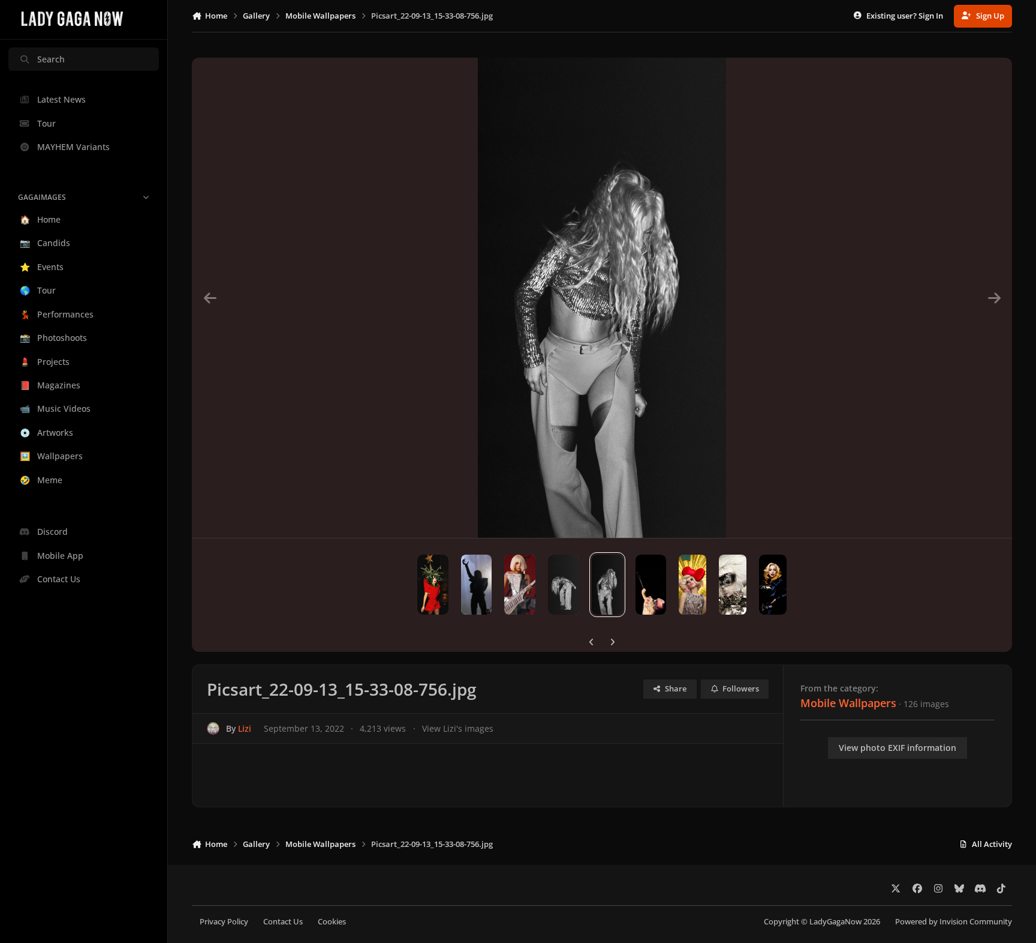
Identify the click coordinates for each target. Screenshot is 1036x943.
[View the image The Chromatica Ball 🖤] (651, 585)
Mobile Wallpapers (848, 703)
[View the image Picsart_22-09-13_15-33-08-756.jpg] (607, 585)
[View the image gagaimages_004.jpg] (773, 585)
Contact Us (283, 922)
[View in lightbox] (602, 298)
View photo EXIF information (897, 747)
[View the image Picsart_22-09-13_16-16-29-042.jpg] (432, 585)
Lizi (244, 728)
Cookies (332, 922)
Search (51, 59)
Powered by (953, 922)
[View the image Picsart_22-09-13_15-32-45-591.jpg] (563, 585)
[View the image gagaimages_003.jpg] (732, 585)
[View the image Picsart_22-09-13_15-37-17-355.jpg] (519, 585)
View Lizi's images (457, 728)
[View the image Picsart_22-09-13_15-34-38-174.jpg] (476, 585)
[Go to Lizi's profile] (213, 728)
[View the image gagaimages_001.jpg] (692, 585)
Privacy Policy (224, 922)
